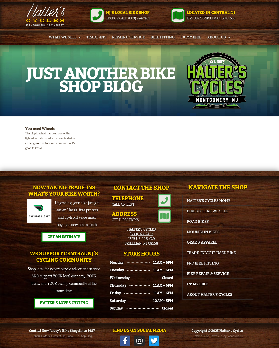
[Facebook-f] (125, 341)
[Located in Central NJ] (178, 15)
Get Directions (125, 219)
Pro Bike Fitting (203, 263)
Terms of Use (201, 336)
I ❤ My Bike (190, 37)
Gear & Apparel (202, 242)
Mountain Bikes (203, 232)
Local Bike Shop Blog (79, 336)
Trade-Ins (96, 37)
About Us (216, 37)
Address (124, 214)
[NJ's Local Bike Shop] (97, 15)
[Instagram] (139, 341)
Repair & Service (128, 37)
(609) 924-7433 (141, 233)
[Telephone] (164, 200)
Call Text (123, 204)
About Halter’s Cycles (209, 294)
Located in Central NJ (211, 13)
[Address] (164, 216)
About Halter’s (41, 336)
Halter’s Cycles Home (209, 201)
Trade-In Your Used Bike (211, 253)
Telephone (128, 198)
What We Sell (62, 37)
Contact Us (58, 336)
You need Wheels (40, 128)
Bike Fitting (163, 37)
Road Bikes (198, 221)
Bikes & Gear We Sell (207, 211)
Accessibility (235, 336)
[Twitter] (154, 341)
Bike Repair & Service (208, 274)
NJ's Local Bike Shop (128, 13)
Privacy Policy (219, 336)
